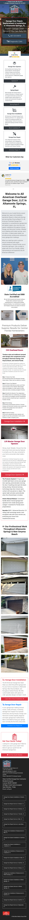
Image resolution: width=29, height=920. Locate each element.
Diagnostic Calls (14, 41)
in (14, 798)
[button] (1, 180)
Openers (14, 81)
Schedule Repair (14, 150)
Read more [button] (7, 185)
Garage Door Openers (13, 474)
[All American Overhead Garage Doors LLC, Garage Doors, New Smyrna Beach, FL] (14, 289)
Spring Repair (14, 104)
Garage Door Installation (13, 421)
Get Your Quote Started (15, 755)
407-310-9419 (15, 36)
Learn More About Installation (14, 699)
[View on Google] (3, 175)
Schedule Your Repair (13, 726)
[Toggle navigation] (3, 7)
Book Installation (14, 128)
